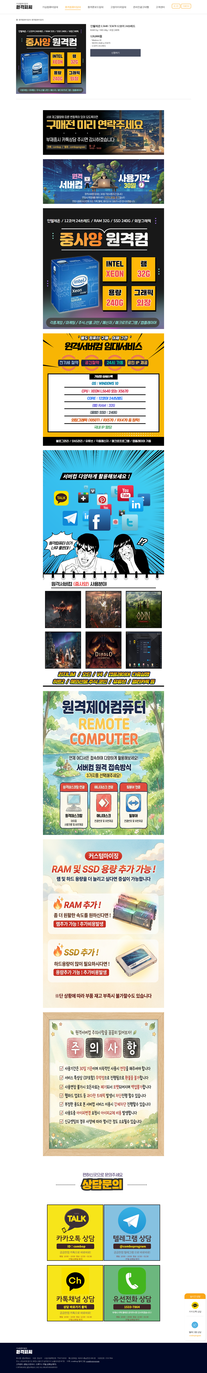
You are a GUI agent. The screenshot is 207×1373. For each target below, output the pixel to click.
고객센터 (160, 7)
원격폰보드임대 (95, 7)
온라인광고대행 (141, 7)
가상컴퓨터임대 (50, 7)
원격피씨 (24, 7)
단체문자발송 (107, 1361)
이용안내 (186, 6)
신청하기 (115, 52)
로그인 (176, 6)
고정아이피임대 (118, 7)
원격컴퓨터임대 (73, 7)
